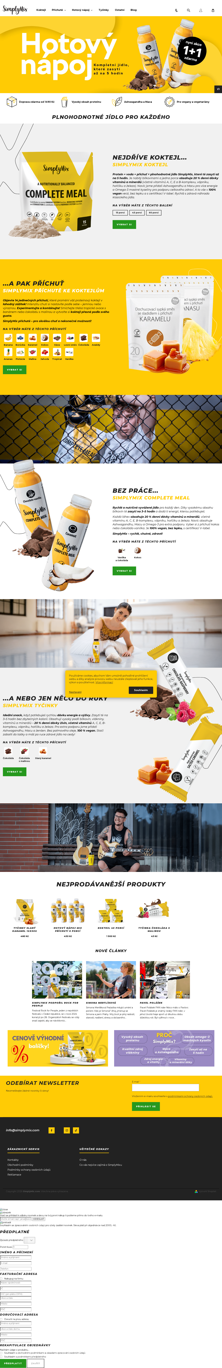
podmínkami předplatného (32, 1356)
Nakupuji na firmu (13, 1278)
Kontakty (13, 1159)
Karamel (32, 345)
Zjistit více (24, 911)
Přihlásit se (146, 1106)
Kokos (44, 345)
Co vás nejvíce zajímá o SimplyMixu (100, 1164)
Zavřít (35, 1363)
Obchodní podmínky (20, 1164)
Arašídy (96, 345)
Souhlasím (141, 690)
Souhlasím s (25, 1356)
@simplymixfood (76, 1130)
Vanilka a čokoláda (122, 559)
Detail (68, 922)
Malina (32, 359)
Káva (57, 345)
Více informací (104, 682)
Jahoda (45, 359)
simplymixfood (67, 1130)
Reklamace (14, 1174)
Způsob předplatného (11, 1240)
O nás (82, 1159)
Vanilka (69, 359)
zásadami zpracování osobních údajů (66, 1353)
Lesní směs (70, 345)
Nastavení (75, 692)
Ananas (8, 359)
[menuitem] (41, 10)
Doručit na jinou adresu (16, 1319)
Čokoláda (83, 345)
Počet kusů (6, 1247)
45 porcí (137, 212)
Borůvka (20, 345)
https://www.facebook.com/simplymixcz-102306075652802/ (52, 1130)
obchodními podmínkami (31, 1353)
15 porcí (120, 212)
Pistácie (20, 359)
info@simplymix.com (22, 1130)
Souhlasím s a (44, 1353)
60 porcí (154, 212)
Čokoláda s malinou (24, 759)
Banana (8, 345)
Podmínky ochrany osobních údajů (29, 1169)
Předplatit (13, 1363)
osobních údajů (37, 1225)
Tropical (57, 359)
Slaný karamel (43, 758)
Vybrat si (124, 224)
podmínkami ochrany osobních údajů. (190, 1096)
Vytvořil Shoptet (207, 1191)
